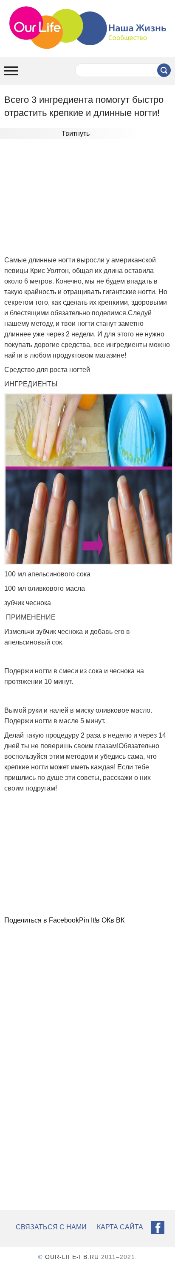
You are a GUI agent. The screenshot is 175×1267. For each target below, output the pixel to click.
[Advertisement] (87, 200)
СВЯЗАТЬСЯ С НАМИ (51, 1227)
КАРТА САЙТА (120, 1227)
